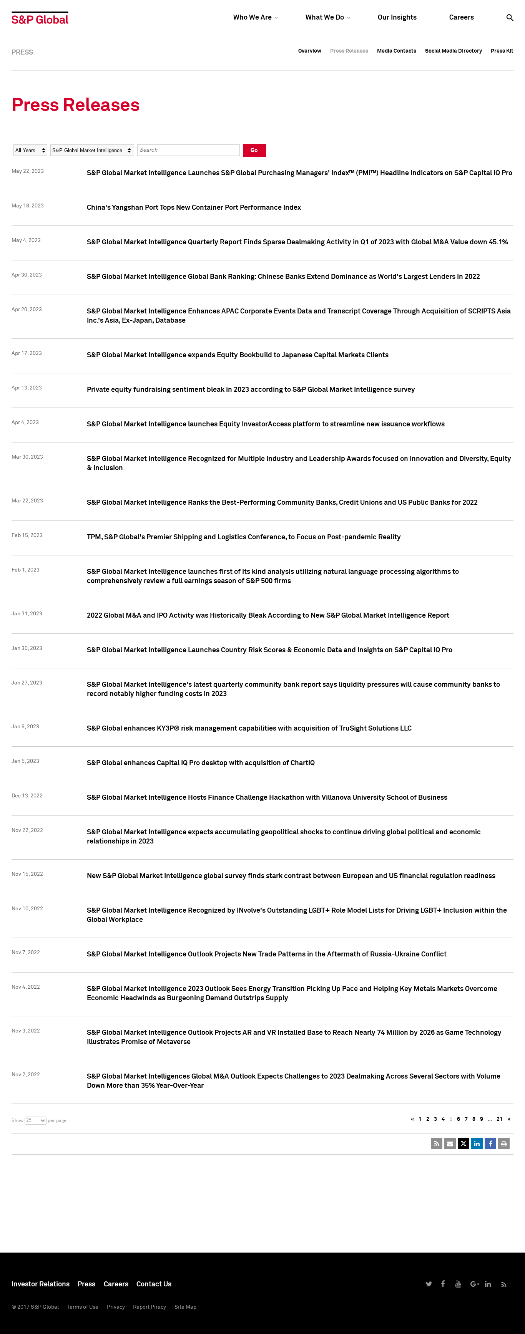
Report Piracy (149, 1307)
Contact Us (153, 1284)
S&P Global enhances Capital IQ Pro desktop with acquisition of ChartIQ (201, 763)
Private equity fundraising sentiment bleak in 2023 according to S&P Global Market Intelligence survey (251, 389)
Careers (461, 17)
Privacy (116, 1307)
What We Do (325, 17)
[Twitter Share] (463, 1143)
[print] (504, 1143)
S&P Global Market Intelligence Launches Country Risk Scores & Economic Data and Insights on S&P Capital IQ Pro (269, 650)
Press (86, 1284)
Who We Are (252, 17)
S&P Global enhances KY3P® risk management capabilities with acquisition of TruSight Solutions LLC (249, 728)
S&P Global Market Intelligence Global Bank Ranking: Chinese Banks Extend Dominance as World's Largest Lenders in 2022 (283, 276)
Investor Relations (41, 1284)
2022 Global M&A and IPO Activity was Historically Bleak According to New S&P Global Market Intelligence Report (268, 615)
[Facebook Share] (490, 1143)
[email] (450, 1143)
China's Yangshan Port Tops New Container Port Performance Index (194, 207)
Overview (309, 51)
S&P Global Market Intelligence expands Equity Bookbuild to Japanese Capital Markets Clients (238, 355)
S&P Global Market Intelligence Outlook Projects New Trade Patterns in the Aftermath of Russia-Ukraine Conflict (267, 954)
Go (254, 150)
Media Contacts (396, 51)
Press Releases (349, 51)
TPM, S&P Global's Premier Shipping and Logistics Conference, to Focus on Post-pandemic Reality (244, 537)
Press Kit (502, 51)
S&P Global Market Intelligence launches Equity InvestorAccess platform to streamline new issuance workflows (266, 424)
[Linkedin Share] (477, 1143)
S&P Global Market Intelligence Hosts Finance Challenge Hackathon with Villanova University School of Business (267, 797)
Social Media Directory (453, 51)
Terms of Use (82, 1307)
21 (500, 1119)
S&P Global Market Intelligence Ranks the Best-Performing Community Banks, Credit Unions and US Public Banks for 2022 (282, 502)
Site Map (185, 1307)
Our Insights (397, 17)
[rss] (436, 1143)
